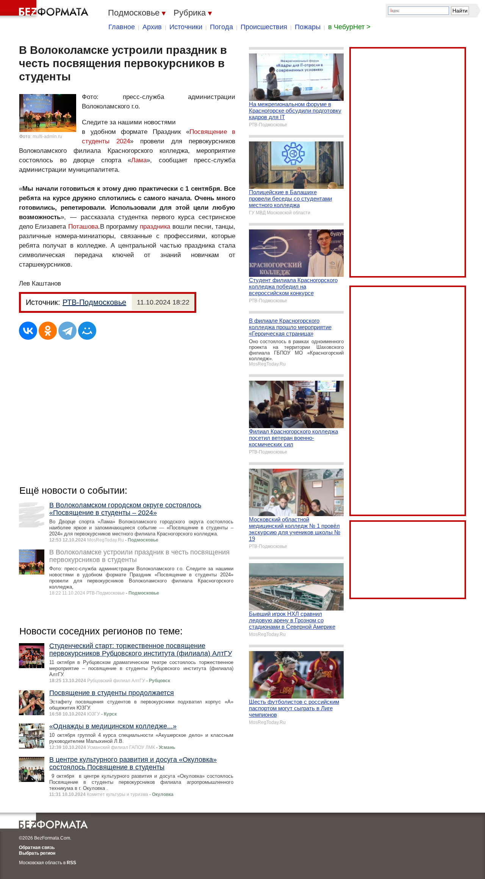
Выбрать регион (37, 853)
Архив (152, 27)
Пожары (308, 27)
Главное (121, 27)
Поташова (83, 226)
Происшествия (264, 27)
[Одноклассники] (48, 331)
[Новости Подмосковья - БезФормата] (45, 9)
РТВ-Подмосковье (94, 302)
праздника (155, 226)
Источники (185, 27)
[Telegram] (67, 331)
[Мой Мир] (87, 331)
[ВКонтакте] (28, 331)
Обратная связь (37, 847)
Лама (139, 160)
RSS (71, 862)
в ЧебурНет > (349, 27)
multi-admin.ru (47, 136)
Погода (221, 27)
